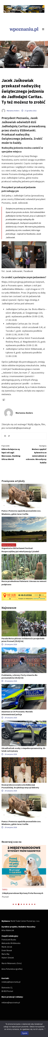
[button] (13, 904)
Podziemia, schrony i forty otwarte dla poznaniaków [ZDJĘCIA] (19, 676)
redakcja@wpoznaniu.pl (11, 982)
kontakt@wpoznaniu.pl (20, 427)
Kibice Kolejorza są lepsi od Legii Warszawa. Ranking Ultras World (11, 452)
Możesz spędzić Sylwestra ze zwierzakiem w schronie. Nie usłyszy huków (36, 454)
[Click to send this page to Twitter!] (9, 436)
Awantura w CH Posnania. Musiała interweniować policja (17, 713)
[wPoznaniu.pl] (24, 29)
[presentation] (4, 875)
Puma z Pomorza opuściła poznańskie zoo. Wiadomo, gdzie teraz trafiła (21, 822)
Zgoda (24, 1033)
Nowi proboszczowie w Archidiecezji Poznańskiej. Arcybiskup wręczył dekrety (20, 786)
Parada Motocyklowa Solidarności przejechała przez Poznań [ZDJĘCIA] (23, 639)
